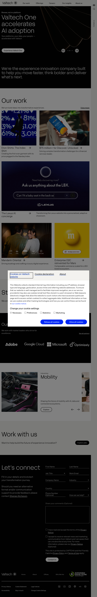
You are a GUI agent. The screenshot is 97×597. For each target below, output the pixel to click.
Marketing (60, 312)
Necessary (17, 312)
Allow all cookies (76, 322)
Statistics (47, 312)
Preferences (32, 312)
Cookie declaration (44, 274)
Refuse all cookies (51, 322)
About (63, 274)
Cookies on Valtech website (20, 275)
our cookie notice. (19, 303)
